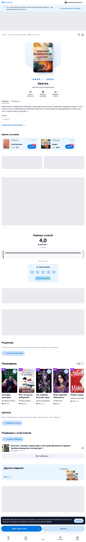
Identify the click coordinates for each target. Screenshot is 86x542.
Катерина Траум (8, 401)
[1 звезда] (32, 272)
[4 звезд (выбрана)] (39, 79)
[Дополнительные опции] (39, 529)
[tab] (5, 101)
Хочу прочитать (19, 528)
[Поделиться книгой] (82, 35)
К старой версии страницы (70, 8)
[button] (43, 57)
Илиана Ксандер (77, 398)
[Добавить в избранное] (79, 35)
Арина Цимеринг (43, 401)
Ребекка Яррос (25, 401)
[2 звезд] (37, 272)
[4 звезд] (48, 272)
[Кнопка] (15, 371)
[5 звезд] (41, 79)
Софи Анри (58, 401)
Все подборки (42, 456)
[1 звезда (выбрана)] (34, 79)
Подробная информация (12, 125)
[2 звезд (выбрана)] (35, 79)
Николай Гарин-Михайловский (43, 87)
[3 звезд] (43, 272)
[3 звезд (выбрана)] (37, 79)
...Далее (49, 522)
